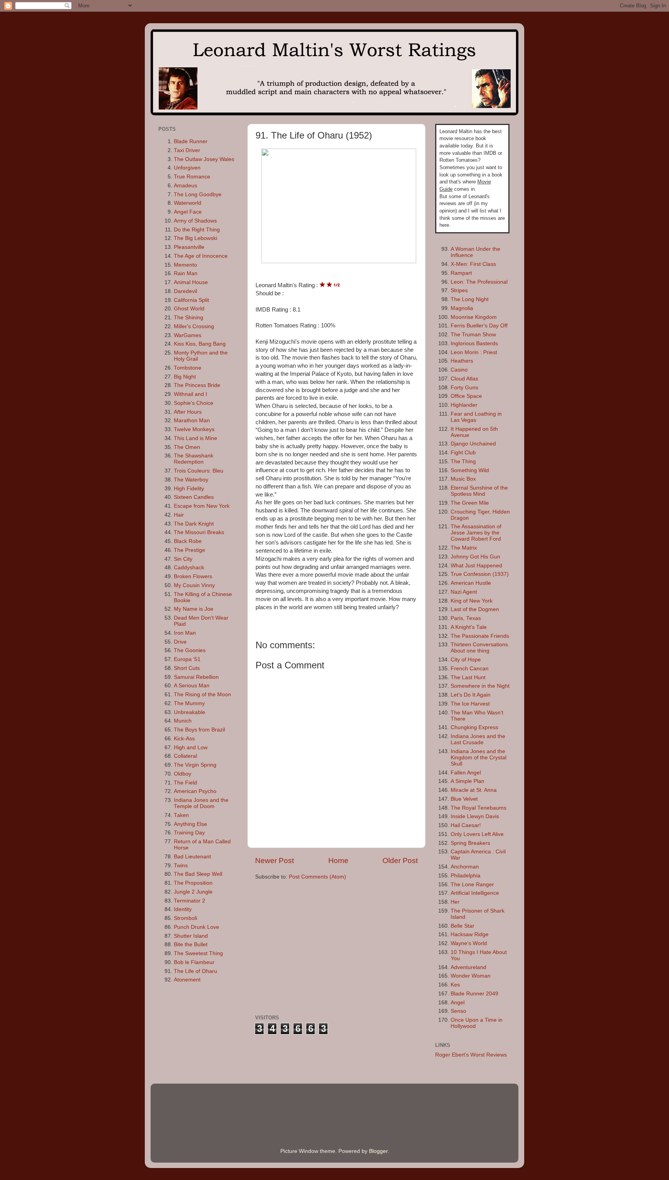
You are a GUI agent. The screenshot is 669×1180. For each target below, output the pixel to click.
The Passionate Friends (480, 636)
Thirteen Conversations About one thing (479, 648)
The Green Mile (470, 503)
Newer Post (274, 860)
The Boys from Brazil (199, 730)
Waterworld (187, 203)
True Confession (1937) (480, 574)
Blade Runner (191, 141)
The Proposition (193, 883)
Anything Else (190, 824)
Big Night (185, 377)
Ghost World (189, 309)
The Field (185, 783)
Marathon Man (192, 420)
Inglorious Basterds (474, 343)
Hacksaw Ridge (470, 934)
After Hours (188, 412)
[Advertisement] (320, 946)
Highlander (464, 405)
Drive (180, 642)
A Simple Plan (467, 781)
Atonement (187, 980)
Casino (459, 370)
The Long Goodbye (197, 194)
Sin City (183, 559)
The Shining (188, 317)
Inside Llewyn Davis (475, 816)
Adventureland (468, 967)
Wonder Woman (471, 976)
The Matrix (464, 548)
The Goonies (190, 650)
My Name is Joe (193, 609)
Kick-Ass (184, 739)
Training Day (189, 833)
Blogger (378, 1151)
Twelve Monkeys (194, 429)
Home (338, 860)
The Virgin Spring (195, 765)
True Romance (192, 177)
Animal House (191, 282)
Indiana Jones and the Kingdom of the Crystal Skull (478, 757)
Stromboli (185, 918)
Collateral (185, 756)
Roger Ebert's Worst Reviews (471, 1055)
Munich (183, 721)
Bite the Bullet (191, 944)
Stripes (459, 290)
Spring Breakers (470, 843)
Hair (179, 515)
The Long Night (470, 299)
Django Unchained (473, 444)
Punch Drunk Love (196, 927)
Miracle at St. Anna (474, 790)
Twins (181, 865)
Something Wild (470, 470)
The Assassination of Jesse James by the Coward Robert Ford (476, 533)
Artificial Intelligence (475, 893)
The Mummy (189, 703)
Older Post (400, 860)
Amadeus (185, 185)
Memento (185, 265)
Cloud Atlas (464, 379)
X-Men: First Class (473, 264)
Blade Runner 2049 (474, 994)
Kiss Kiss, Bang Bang (200, 344)
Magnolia (462, 308)
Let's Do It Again (471, 695)
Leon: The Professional (479, 282)
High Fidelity (189, 489)
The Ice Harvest (470, 704)
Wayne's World (469, 943)
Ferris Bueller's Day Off (479, 326)
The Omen (187, 447)
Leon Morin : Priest (474, 352)
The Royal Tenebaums (478, 808)
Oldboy (182, 774)
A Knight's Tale (469, 627)
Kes (455, 985)
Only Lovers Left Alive (477, 834)
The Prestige (189, 550)
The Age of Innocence (201, 256)
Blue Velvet (464, 799)
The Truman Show (473, 334)
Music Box (463, 479)
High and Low (191, 747)
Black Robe (188, 541)
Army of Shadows (195, 221)
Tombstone (187, 368)
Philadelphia (465, 876)
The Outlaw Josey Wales (204, 159)
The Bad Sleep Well (198, 874)
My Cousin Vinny (194, 585)
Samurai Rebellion (196, 677)
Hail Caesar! (466, 825)
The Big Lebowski (195, 238)
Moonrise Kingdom (474, 317)
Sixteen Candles (194, 497)
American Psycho (195, 791)
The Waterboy (191, 480)
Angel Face (188, 212)
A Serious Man (191, 685)
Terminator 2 (189, 901)
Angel (458, 1002)
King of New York (471, 601)
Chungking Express (474, 727)
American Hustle (471, 583)
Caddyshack (189, 567)
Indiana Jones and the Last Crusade (478, 739)
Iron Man (185, 633)
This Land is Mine (195, 438)
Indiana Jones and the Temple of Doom (201, 803)
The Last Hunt (468, 677)
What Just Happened (476, 566)
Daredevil (185, 291)
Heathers (462, 361)
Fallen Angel (466, 773)
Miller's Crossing (194, 326)
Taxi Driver (187, 150)
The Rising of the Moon (202, 694)
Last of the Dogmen (475, 609)
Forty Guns (464, 387)
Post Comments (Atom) (317, 877)
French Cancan (470, 668)
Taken (181, 815)
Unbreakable (189, 712)
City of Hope (466, 660)
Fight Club (463, 453)
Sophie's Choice (193, 403)
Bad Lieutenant (192, 857)
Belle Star (462, 926)
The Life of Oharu (195, 971)
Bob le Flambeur (194, 962)
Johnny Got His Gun (475, 557)
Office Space (466, 396)
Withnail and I (190, 394)
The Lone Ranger (472, 884)
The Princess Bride (197, 385)
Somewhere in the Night (480, 686)
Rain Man (185, 273)
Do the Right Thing (197, 230)
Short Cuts (187, 668)
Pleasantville (189, 247)
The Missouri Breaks (199, 532)
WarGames (187, 335)
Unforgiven (187, 168)
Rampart (461, 273)
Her (455, 902)
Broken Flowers (193, 576)
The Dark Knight (194, 524)
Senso (458, 1011)
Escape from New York (202, 506)
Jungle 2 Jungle (193, 892)
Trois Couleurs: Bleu (198, 471)
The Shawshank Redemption (193, 459)
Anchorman (465, 867)
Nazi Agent (464, 592)
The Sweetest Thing (198, 953)
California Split (191, 300)
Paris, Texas (466, 618)
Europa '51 (187, 659)
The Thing (463, 461)
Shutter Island (191, 936)
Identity (183, 909)
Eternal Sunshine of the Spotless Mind (479, 491)
